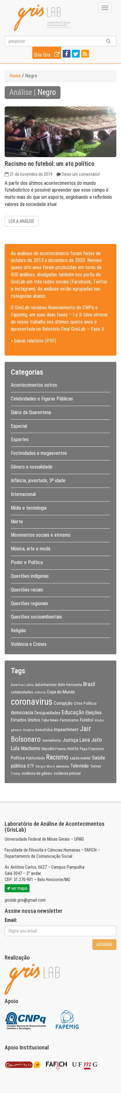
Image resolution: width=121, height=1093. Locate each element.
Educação (73, 712)
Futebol (86, 719)
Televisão (79, 766)
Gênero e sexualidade (31, 467)
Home (15, 76)
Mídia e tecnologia (29, 508)
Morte (17, 522)
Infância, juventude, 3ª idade (38, 480)
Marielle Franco (54, 748)
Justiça (70, 740)
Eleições (93, 713)
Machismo (30, 748)
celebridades (22, 691)
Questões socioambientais (36, 617)
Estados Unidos (25, 720)
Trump (15, 773)
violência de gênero (36, 773)
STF (30, 766)
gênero (16, 730)
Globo (99, 720)
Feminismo (69, 719)
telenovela (62, 766)
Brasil (89, 684)
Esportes (20, 439)
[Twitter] (75, 54)
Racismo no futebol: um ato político (49, 163)
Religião (18, 630)
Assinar (104, 944)
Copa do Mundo (61, 692)
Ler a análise (21, 221)
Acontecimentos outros (34, 385)
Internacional (23, 494)
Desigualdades (47, 712)
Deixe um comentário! (81, 174)
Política (18, 758)
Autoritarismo (46, 684)
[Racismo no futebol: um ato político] (60, 131)
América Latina (22, 685)
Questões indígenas (30, 576)
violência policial (67, 773)
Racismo (57, 757)
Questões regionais (29, 603)
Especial (19, 426)
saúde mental (80, 758)
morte (72, 748)
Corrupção (63, 703)
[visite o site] (26, 1019)
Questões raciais (27, 590)
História (28, 730)
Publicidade (35, 758)
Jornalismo (51, 740)
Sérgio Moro (45, 766)
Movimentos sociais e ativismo (40, 535)
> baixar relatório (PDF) (33, 341)
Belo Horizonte (70, 684)
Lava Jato (90, 739)
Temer (95, 766)
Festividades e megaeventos (39, 453)
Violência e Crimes (29, 644)
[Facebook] (65, 54)
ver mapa (18, 888)
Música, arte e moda (30, 549)
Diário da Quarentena (31, 412)
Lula (15, 748)
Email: (11, 920)
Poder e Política (27, 562)
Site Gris (43, 55)
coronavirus (31, 701)
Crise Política (85, 703)
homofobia (44, 730)
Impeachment (66, 729)
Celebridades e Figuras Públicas (42, 399)
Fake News (50, 720)
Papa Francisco (92, 749)
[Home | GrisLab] (42, 18)
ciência (40, 692)
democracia (22, 713)
